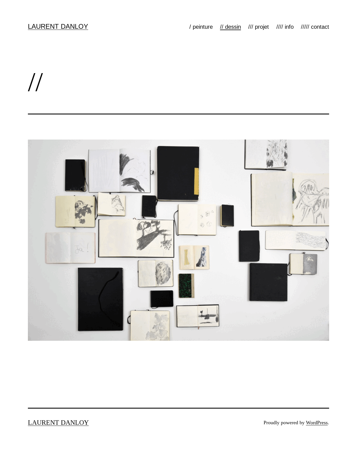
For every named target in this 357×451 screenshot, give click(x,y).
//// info (285, 27)
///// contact (315, 27)
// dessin (230, 27)
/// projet (258, 27)
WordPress (317, 422)
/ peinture (201, 27)
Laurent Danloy (58, 26)
